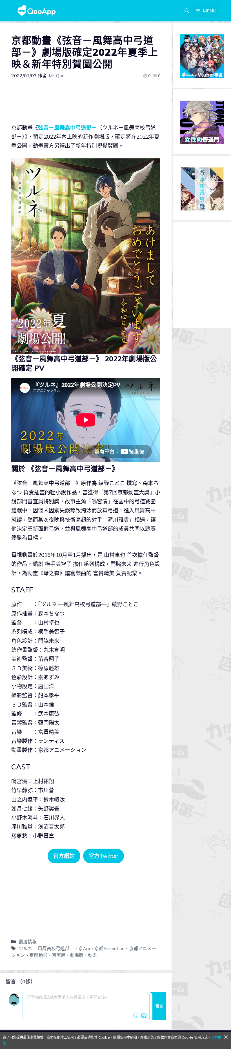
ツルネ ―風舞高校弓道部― (46, 948)
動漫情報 (28, 941)
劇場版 (76, 955)
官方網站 (64, 856)
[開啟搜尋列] (186, 10)
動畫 (92, 955)
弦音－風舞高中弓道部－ (67, 127)
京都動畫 (38, 955)
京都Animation (109, 948)
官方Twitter (103, 856)
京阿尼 (58, 955)
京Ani (84, 948)
